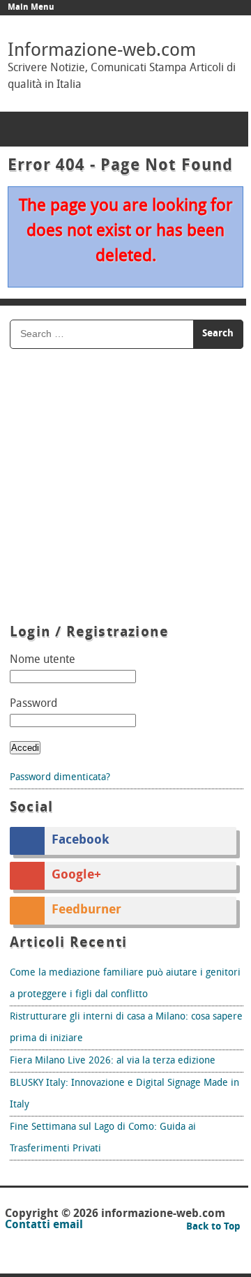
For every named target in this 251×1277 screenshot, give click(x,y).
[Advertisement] (125, 488)
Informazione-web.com (102, 51)
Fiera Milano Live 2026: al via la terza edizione (112, 1061)
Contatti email (44, 1225)
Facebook (80, 841)
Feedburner (86, 910)
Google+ (76, 875)
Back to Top (213, 1227)
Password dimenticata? (60, 777)
